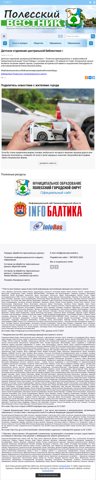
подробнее (65, 466)
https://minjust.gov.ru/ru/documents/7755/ (27, 331)
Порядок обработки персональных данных (24, 253)
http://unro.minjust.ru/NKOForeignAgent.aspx (28, 406)
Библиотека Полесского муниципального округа (24, 74)
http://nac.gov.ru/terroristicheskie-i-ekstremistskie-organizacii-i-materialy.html (41, 430)
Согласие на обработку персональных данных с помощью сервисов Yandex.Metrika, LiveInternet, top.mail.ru (22, 273)
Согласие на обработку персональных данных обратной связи (22, 265)
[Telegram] (93, 77)
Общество (38, 43)
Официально (55, 43)
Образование (74, 43)
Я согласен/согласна (48, 475)
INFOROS (74, 257)
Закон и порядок (20, 43)
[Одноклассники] (86, 77)
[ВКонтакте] (90, 77)
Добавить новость (48, 163)
